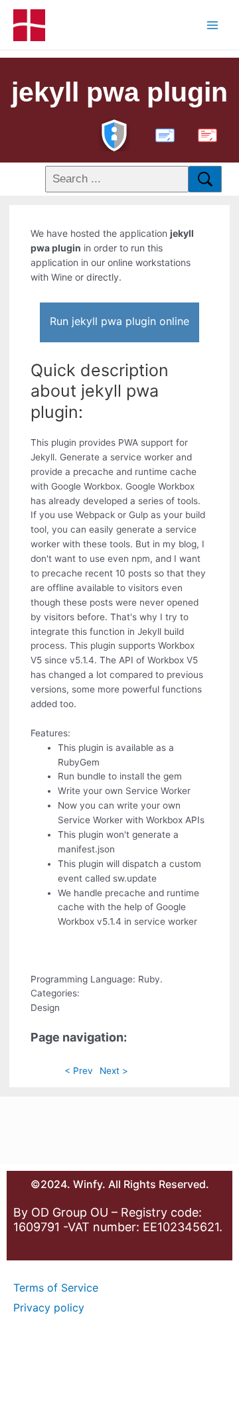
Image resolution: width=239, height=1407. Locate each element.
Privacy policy (48, 1307)
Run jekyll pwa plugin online (119, 321)
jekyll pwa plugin (119, 92)
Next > (114, 1070)
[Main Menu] (212, 24)
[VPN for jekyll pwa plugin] (114, 133)
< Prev (78, 1070)
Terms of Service (55, 1287)
